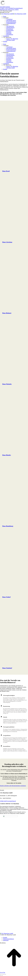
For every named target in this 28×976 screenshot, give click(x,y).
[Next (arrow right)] (2, 975)
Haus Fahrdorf (7, 668)
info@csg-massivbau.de (17, 8)
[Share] (2, 974)
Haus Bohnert (6, 313)
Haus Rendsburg (7, 526)
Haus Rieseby (6, 455)
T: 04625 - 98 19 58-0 (5, 8)
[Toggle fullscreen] (3, 974)
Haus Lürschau (7, 242)
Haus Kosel (6, 171)
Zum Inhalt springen (5, 6)
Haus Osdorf (6, 597)
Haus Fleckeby (7, 384)
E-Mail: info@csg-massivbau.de (8, 801)
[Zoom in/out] (5, 974)
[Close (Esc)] (0, 974)
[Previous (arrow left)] (0, 975)
